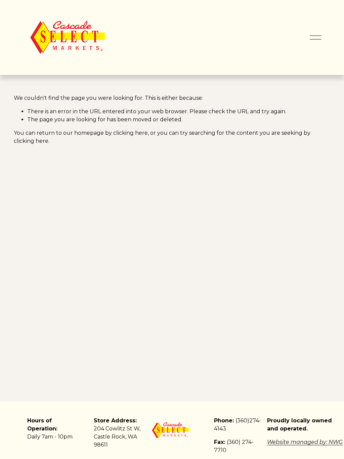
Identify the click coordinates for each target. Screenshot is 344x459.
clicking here (130, 133)
